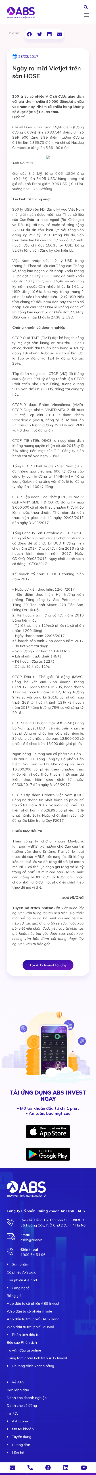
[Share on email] (59, 34)
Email (25, 1235)
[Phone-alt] (30, 1468)
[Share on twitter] (39, 34)
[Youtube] (84, 1468)
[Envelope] (12, 1468)
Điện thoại (29, 1249)
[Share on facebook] (29, 34)
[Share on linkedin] (49, 34)
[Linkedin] (66, 1468)
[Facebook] (48, 1468)
